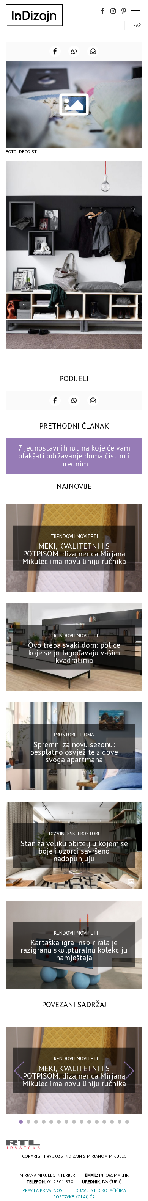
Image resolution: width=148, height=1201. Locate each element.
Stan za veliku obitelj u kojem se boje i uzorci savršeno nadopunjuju (74, 850)
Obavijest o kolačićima (100, 1190)
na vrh (134, 1141)
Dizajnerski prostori (74, 833)
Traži (136, 25)
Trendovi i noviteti (74, 536)
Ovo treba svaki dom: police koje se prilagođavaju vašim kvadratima (74, 652)
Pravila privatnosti (44, 1190)
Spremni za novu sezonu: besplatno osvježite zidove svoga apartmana (74, 751)
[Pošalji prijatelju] (93, 51)
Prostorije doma (74, 735)
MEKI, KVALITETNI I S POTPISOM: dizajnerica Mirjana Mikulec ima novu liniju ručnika (74, 553)
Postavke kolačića (74, 1196)
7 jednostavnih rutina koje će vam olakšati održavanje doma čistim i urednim (74, 456)
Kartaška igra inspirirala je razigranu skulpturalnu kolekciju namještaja (74, 949)
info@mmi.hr (114, 1175)
